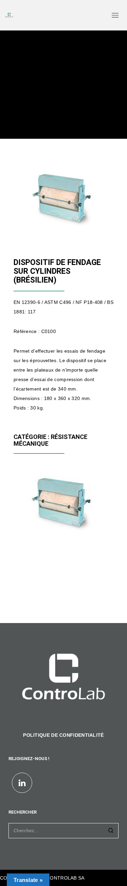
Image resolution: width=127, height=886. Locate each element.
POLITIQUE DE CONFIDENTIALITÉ (63, 735)
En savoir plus (36, 527)
